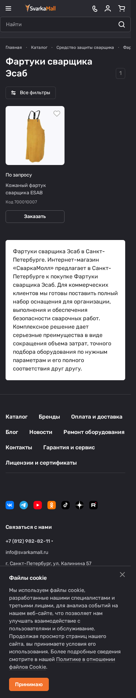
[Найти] (122, 24)
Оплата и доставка (96, 416)
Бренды (49, 416)
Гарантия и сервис (69, 447)
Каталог (17, 416)
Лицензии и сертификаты (41, 462)
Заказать (35, 216)
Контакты (19, 447)
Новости (40, 432)
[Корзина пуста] (121, 8)
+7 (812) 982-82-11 (28, 541)
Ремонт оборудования (93, 432)
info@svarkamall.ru (27, 552)
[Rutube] (93, 505)
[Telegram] (24, 505)
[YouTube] (37, 505)
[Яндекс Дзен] (79, 505)
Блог (12, 432)
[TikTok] (65, 505)
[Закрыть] (122, 574)
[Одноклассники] (51, 505)
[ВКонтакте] (10, 505)
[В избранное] (56, 113)
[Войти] (107, 8)
